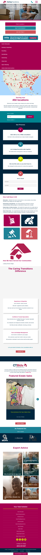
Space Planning (5, 64)
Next (20, 188)
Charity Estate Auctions (20, 533)
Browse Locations (10, 119)
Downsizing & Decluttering (9, 203)
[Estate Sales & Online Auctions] (12, 233)
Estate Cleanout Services (20, 536)
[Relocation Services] (12, 220)
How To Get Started (20, 28)
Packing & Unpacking (6, 47)
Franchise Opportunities (14, 551)
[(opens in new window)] (5, 438)
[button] (3, 399)
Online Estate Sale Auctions (8, 68)
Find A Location (20, 24)
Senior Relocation (6, 43)
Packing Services (20, 516)
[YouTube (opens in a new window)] (25, 539)
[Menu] (36, 2)
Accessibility (22, 551)
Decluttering (4, 54)
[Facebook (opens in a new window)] (17, 539)
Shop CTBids (21, 424)
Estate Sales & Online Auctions (10, 207)
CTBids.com (28, 372)
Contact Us (20, 351)
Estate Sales (20, 528)
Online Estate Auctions (20, 531)
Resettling (4, 50)
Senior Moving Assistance (20, 514)
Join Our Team (20, 32)
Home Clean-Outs (7, 210)
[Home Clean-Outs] (29, 233)
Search (30, 116)
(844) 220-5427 (21, 546)
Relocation (5, 200)
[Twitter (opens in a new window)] (20, 539)
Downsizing (4, 57)
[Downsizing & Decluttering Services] (29, 220)
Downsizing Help (20, 521)
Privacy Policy (28, 551)
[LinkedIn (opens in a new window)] (23, 539)
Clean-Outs (4, 61)
